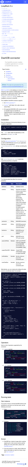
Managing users (6, 31)
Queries (6, 105)
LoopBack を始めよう (6, 15)
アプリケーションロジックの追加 (8, 37)
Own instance (11, 78)
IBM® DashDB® (5, 90)
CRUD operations (10, 103)
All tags (4, 53)
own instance (10, 452)
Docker (9, 80)
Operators (8, 75)
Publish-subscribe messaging (9, 51)
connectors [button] (7, 455)
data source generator (10, 141)
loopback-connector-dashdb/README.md (12, 86)
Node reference (6, 49)
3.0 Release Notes (6, 10)
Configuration (9, 73)
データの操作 (4, 35)
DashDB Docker (8, 446)
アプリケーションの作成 (6, 22)
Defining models (6, 26)
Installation (8, 71)
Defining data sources (7, 24)
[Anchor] (11, 71)
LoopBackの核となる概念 (7, 13)
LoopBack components (7, 40)
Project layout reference (8, 48)
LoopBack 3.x (7, 5)
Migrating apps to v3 (7, 12)
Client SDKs (5, 44)
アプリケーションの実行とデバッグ (8, 39)
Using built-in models (7, 28)
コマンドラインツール (6, 42)
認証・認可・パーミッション (7, 33)
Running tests (9, 77)
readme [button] (12, 455)
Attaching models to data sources (10, 30)
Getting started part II (7, 17)
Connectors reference (7, 46)
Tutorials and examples (7, 19)
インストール (4, 8)
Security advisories (6, 21)
